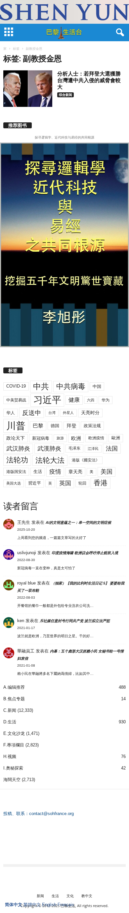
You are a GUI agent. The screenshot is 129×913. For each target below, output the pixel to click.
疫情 (55, 471)
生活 (37, 471)
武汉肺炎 (18, 448)
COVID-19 (16, 386)
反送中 (31, 412)
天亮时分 (90, 412)
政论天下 (15, 438)
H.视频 (9, 756)
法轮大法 (49, 460)
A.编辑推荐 (14, 687)
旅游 (60, 438)
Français (66, 904)
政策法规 (92, 425)
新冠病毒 (40, 438)
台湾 (52, 413)
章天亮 (75, 471)
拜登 (71, 425)
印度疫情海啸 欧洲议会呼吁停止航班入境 (85, 553)
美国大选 (13, 483)
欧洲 (76, 438)
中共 (41, 386)
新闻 (40, 895)
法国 (112, 448)
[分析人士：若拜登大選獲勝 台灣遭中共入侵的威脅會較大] (27, 88)
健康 (74, 400)
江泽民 (93, 449)
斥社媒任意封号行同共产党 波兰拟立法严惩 (75, 621)
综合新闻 (65, 94)
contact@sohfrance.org (51, 813)
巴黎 (38, 425)
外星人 (68, 413)
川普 (15, 425)
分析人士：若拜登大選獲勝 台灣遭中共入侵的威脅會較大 (89, 80)
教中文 (86, 895)
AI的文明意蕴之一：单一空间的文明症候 (78, 522)
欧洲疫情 (96, 438)
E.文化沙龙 (14, 733)
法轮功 (17, 460)
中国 (97, 386)
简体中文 (13, 904)
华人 (10, 412)
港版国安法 (16, 471)
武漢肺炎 (49, 448)
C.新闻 (9, 710)
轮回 (82, 483)
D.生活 (9, 721)
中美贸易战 (16, 400)
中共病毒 (70, 386)
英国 (65, 483)
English (49, 904)
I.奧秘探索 (13, 768)
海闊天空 (12, 779)
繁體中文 (32, 904)
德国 (55, 425)
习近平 (47, 400)
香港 (101, 483)
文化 (70, 895)
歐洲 (115, 437)
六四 (90, 400)
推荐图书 (17, 125)
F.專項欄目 (13, 744)
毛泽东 (74, 448)
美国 (106, 471)
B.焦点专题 (14, 698)
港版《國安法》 (86, 460)
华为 (105, 400)
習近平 (34, 483)
